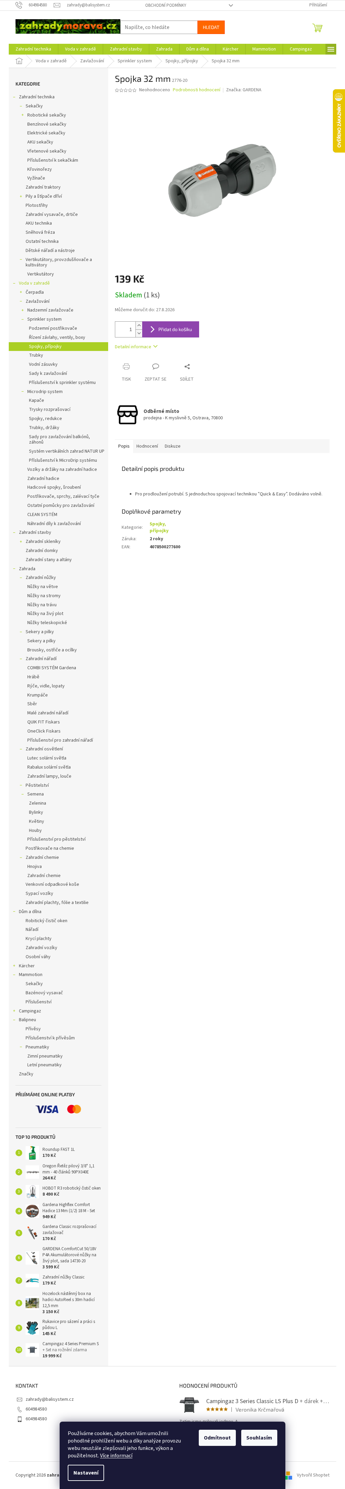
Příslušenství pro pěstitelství (56, 839)
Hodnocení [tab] (147, 446)
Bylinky (36, 812)
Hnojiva (34, 866)
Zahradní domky (42, 550)
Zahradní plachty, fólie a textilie (57, 902)
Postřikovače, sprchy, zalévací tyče (63, 496)
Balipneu (27, 1019)
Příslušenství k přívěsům (50, 1038)
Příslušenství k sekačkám (52, 160)
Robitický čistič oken (46, 920)
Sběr (32, 704)
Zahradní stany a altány (49, 559)
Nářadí (32, 929)
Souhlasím (259, 1438)
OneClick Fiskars (44, 731)
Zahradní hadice (43, 478)
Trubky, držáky (44, 427)
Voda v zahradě (34, 283)
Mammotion (30, 974)
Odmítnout (217, 1438)
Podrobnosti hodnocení (196, 90)
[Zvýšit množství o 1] (138, 325)
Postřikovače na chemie (50, 848)
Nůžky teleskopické (47, 622)
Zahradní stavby (35, 532)
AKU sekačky (40, 142)
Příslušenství (39, 1002)
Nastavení (85, 1473)
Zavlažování (38, 301)
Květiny (36, 821)
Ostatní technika (42, 241)
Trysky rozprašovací (49, 409)
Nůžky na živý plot (45, 613)
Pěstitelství (37, 785)
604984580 (36, 1409)
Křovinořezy (39, 169)
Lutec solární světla (46, 758)
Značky (26, 1074)
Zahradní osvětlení (44, 749)
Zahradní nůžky (41, 577)
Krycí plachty (39, 938)
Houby (35, 830)
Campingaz (30, 1011)
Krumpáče (37, 695)
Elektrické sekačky (46, 133)
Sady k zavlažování (48, 373)
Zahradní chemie (42, 857)
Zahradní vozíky (41, 947)
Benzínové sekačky (46, 124)
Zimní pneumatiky (45, 1056)
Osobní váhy (38, 956)
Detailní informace (133, 347)
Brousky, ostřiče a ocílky (52, 650)
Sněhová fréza (40, 232)
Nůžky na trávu (42, 605)
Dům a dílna (30, 911)
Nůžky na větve (42, 586)
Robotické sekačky (46, 115)
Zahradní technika (37, 97)
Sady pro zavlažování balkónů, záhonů (59, 439)
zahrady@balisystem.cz (50, 1399)
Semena (35, 794)
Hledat (211, 27)
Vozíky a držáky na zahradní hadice (62, 469)
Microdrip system (45, 391)
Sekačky (34, 106)
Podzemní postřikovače (53, 328)
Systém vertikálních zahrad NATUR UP (66, 451)
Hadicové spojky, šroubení (54, 487)
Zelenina (37, 803)
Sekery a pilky (40, 631)
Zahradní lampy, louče (49, 776)
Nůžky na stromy (44, 595)
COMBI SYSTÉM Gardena (51, 668)
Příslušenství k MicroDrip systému (63, 460)
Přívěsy (33, 1029)
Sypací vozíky (39, 893)
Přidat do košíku (175, 329)
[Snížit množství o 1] (138, 333)
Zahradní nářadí (41, 658)
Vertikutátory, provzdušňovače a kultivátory (59, 262)
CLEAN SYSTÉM (42, 514)
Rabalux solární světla (49, 767)
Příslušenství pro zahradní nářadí (60, 740)
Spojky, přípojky (45, 346)
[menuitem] (33, 49)
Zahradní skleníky (43, 541)
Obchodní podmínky (165, 5)
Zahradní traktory (43, 187)
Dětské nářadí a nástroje (50, 250)
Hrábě (33, 677)
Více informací (116, 1455)
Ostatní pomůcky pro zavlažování (60, 505)
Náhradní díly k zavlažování (54, 523)
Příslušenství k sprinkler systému (62, 382)
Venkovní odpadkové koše (52, 884)
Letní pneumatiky (44, 1065)
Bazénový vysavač (44, 993)
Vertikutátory (40, 274)
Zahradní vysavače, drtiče (52, 214)
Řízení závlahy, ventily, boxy (57, 337)
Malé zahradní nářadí (47, 713)
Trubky (36, 355)
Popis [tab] (124, 446)
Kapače (36, 400)
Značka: (243, 90)
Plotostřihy (37, 205)
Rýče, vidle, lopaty (46, 686)
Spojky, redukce (45, 418)
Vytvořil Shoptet (313, 1475)
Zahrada (27, 568)
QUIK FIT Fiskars (43, 722)
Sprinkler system (44, 319)
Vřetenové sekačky (46, 151)
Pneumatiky (37, 1047)
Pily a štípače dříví (44, 196)
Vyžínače (36, 178)
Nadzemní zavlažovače (50, 310)
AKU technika (39, 223)
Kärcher (27, 966)
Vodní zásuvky (43, 364)
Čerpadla (35, 292)
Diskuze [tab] (173, 446)
